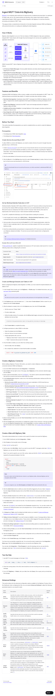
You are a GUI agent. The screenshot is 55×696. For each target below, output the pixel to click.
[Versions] (49, 2)
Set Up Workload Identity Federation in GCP (27, 387)
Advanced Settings (18, 525)
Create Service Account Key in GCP (20, 384)
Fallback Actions (20, 521)
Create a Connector (8, 509)
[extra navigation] (52, 2)
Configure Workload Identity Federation (16, 238)
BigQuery (4, 15)
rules (24, 134)
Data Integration (16, 136)
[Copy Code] (50, 321)
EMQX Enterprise (9, 2)
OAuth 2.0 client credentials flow (20, 271)
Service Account (12, 147)
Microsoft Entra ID (7, 246)
